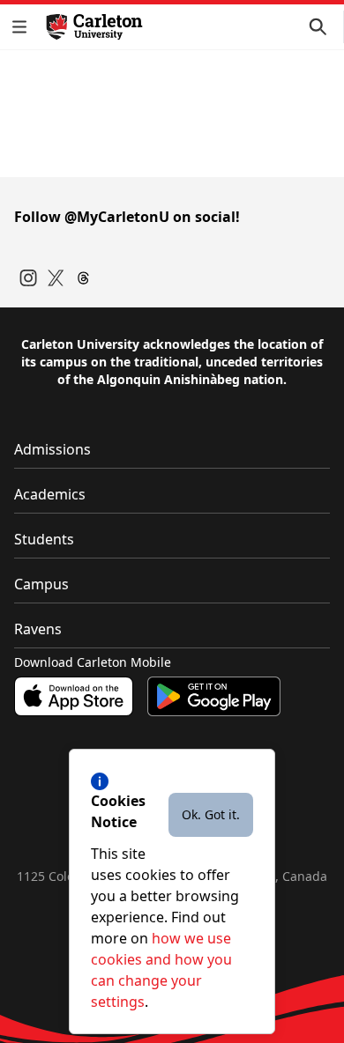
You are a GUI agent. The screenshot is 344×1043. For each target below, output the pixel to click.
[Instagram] (28, 278)
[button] (23, 26)
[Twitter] (56, 278)
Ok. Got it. (211, 814)
